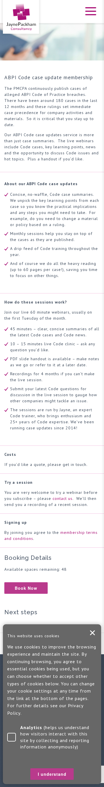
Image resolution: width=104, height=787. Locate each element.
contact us (63, 498)
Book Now (26, 588)
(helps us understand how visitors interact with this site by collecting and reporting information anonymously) (54, 737)
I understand (92, 633)
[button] (89, 15)
